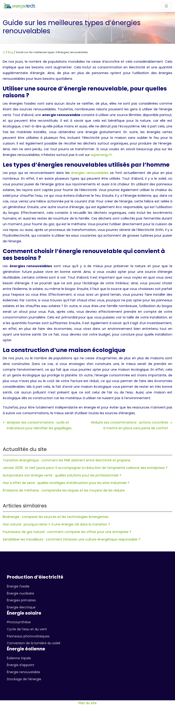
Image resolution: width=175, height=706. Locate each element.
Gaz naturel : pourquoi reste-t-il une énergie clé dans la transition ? (56, 524)
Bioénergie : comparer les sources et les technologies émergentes (55, 517)
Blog (10, 52)
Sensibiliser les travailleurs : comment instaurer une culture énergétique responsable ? (71, 539)
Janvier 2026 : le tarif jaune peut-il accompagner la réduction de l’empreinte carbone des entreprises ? (85, 467)
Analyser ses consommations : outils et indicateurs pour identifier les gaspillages (39, 425)
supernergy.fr (101, 155)
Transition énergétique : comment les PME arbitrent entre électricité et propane (66, 460)
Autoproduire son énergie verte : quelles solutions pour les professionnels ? (62, 475)
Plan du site (87, 703)
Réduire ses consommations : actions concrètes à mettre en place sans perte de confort (129, 425)
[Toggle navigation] (166, 6)
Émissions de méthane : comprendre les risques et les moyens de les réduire (64, 490)
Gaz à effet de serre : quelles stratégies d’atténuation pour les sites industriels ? (66, 483)
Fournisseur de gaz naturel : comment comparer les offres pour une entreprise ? (67, 532)
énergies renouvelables (89, 173)
